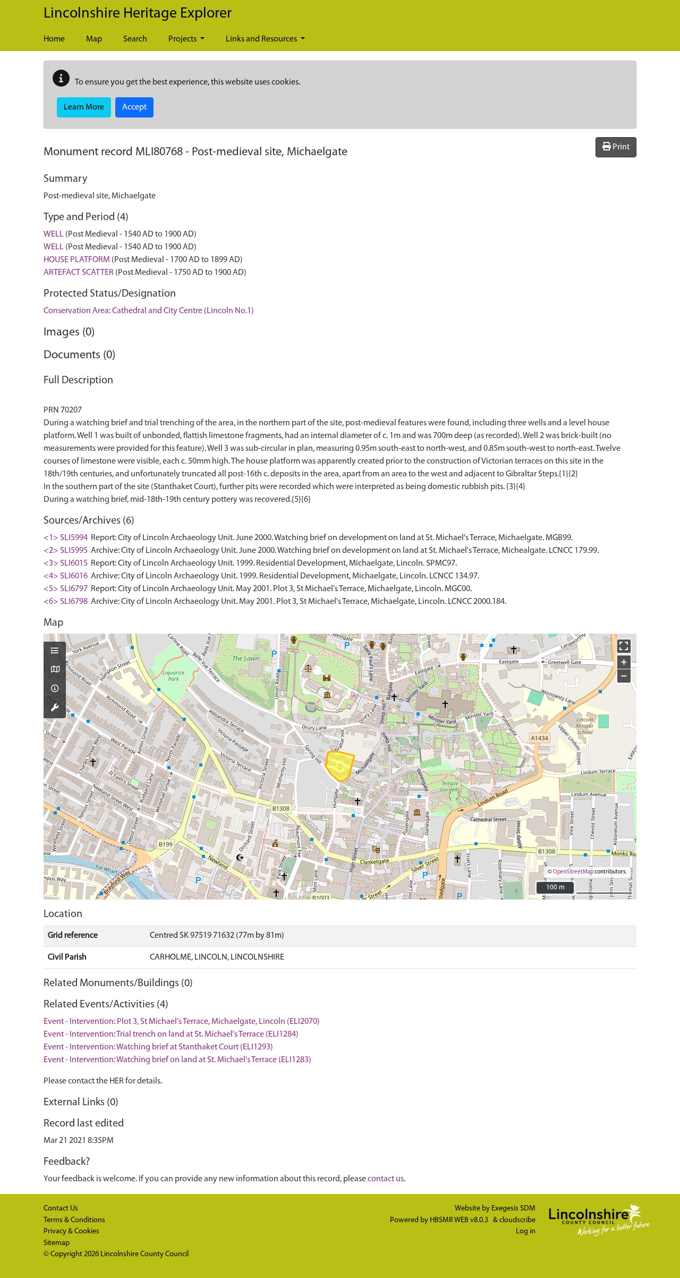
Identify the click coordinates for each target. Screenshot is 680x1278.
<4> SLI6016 (66, 576)
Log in (526, 1231)
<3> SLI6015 (66, 563)
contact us (386, 1179)
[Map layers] (54, 651)
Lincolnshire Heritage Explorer (138, 13)
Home (54, 39)
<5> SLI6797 (66, 589)
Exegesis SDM (513, 1209)
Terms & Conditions (74, 1220)
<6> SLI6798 (66, 602)
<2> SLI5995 (66, 550)
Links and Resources (262, 39)
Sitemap (57, 1243)
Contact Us (61, 1209)
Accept (134, 107)
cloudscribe (517, 1220)
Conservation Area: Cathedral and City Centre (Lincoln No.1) (149, 311)
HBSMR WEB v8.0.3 (460, 1220)
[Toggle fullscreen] (624, 646)
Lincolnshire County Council (144, 1254)
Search (135, 39)
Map (94, 39)
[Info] (54, 689)
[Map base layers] (54, 670)
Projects (183, 39)
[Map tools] (54, 708)
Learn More (84, 107)
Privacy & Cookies (71, 1231)
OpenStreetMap (573, 872)
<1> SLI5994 (66, 538)
